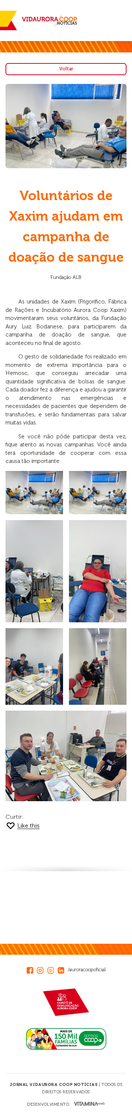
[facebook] (31, 969)
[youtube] (52, 969)
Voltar (66, 68)
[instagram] (42, 969)
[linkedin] (63, 969)
